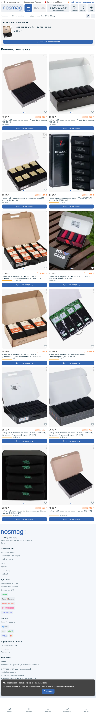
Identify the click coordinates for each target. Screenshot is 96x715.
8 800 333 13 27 (7, 669)
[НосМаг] (12, 8)
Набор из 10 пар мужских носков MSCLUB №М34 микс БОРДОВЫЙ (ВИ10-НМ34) (69, 277)
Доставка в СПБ (7, 590)
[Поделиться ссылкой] (88, 16)
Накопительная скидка (10, 556)
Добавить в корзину (24, 128)
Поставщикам (6, 649)
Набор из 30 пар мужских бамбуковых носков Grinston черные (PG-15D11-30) (68, 355)
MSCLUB (4, 574)
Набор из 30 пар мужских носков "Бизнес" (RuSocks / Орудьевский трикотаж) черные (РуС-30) (24, 434)
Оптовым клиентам (9, 645)
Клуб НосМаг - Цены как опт (82, 2)
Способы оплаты (8, 622)
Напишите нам (18, 675)
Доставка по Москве (9, 587)
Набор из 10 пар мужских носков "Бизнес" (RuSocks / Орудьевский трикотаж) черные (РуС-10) (71, 434)
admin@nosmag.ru (8, 672)
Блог (3, 563)
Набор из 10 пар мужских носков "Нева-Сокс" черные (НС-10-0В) (71, 121)
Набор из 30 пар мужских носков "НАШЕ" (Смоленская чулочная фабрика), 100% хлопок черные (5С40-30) (21, 277)
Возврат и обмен (8, 552)
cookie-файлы (68, 686)
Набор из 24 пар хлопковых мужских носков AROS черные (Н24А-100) (23, 199)
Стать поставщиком (12, 2)
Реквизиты (5, 652)
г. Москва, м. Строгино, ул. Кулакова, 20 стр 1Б (20, 665)
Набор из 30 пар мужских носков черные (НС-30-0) (70, 511)
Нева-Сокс (5, 571)
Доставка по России (32, 2)
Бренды (4, 566)
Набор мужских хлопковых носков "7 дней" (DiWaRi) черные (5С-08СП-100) (70, 199)
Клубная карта (7, 559)
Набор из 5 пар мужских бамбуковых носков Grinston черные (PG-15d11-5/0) (24, 512)
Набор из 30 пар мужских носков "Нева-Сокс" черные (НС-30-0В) (24, 121)
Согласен (48, 691)
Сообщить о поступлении (49, 41)
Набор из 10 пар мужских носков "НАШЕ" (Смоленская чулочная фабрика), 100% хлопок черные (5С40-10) (21, 355)
